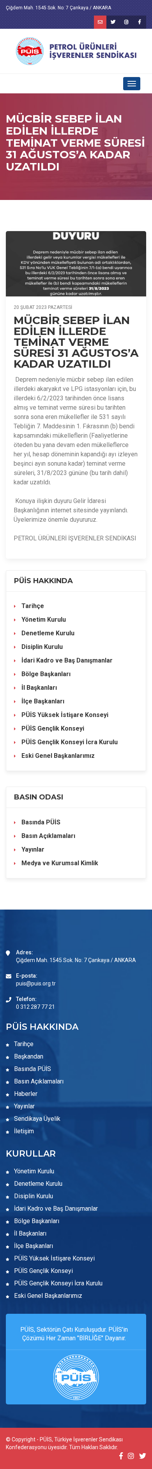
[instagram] (126, 22)
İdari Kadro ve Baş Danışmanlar (67, 660)
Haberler (24, 1093)
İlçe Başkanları (42, 701)
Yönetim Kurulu (43, 619)
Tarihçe (32, 606)
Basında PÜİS (40, 822)
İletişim (23, 1131)
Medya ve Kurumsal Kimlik (59, 863)
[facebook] (139, 22)
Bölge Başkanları (45, 674)
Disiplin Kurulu (41, 646)
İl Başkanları (38, 687)
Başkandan (27, 1056)
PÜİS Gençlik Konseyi (52, 728)
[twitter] (113, 22)
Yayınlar (32, 849)
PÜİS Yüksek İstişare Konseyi (64, 715)
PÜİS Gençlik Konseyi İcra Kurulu (69, 742)
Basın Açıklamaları (47, 836)
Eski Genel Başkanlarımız (57, 755)
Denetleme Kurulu (47, 633)
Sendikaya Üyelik (36, 1118)
